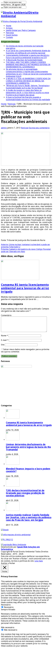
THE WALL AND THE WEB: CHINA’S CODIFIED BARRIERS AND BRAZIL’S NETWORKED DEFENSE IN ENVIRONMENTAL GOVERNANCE (28, 64)
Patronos (10, 33)
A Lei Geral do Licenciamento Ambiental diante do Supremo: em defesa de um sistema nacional (28, 51)
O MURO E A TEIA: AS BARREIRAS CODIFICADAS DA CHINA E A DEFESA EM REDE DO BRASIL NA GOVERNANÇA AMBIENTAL (28, 80)
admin (4, 128)
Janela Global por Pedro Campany (21, 30)
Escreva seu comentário (39, 128)
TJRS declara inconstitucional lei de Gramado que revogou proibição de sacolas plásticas (25, 493)
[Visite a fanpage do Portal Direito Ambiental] (21, 21)
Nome (4, 335)
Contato (9, 37)
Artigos (9, 28)
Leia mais (39, 561)
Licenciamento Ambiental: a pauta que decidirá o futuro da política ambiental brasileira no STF (27, 56)
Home (8, 26)
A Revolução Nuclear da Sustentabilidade (24, 60)
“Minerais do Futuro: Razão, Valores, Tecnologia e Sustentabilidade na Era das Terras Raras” (27, 86)
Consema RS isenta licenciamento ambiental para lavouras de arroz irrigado (25, 288)
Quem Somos (12, 35)
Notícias (11, 104)
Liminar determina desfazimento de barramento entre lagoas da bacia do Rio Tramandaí (28, 447)
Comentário (6, 315)
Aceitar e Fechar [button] (8, 563)
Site (2, 345)
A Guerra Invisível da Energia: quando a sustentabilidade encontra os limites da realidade (28, 98)
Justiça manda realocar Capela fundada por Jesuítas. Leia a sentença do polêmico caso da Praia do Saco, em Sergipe (28, 517)
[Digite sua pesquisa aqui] (2, 2)
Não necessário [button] (7, 627)
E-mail (4, 340)
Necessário (9, 607)
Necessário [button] (6, 605)
